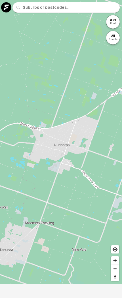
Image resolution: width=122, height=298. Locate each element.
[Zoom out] (115, 269)
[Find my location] (115, 249)
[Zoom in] (115, 260)
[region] (61, 142)
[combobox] (69, 7)
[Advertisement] (61, 291)
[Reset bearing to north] (115, 277)
